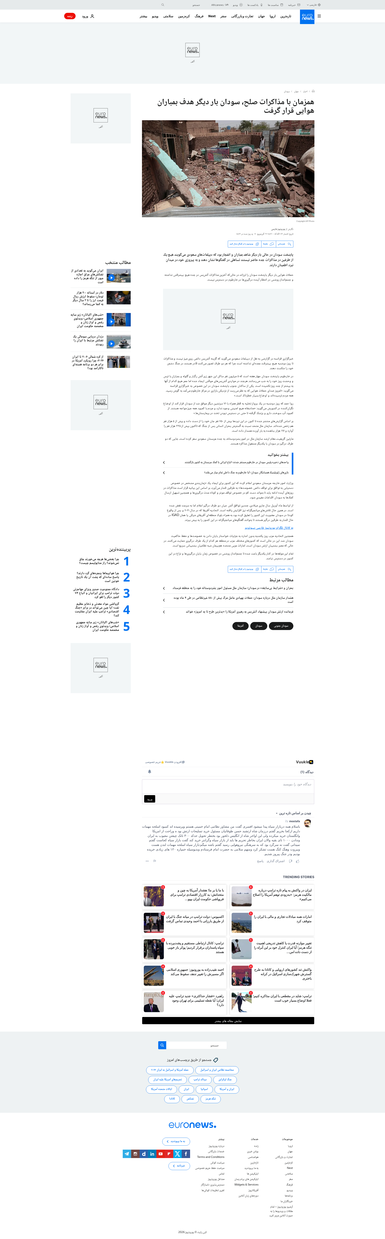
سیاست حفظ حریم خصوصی (209, 1168)
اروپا (273, 16)
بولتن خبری (252, 1151)
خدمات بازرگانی (216, 1151)
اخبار (305, 91)
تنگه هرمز (211, 1099)
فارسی (313, 4)
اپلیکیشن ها (252, 1173)
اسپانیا (204, 1089)
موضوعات (287, 1140)
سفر (223, 16)
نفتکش (190, 1099)
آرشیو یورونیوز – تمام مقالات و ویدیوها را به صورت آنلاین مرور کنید (281, 1211)
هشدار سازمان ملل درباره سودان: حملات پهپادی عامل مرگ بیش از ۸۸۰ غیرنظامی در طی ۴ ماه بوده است (233, 600)
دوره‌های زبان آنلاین (248, 1196)
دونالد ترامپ (200, 1079)
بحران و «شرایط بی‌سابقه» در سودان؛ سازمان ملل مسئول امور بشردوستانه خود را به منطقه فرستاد (233, 588)
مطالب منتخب (118, 263)
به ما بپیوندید (251, 1168)
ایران (186, 1089)
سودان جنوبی (281, 625)
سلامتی (168, 16)
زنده (69, 16)
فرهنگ (199, 16)
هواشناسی (253, 1157)
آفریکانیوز (253, 1190)
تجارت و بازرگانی (242, 16)
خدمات (254, 1140)
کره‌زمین (184, 16)
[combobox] (183, 5)
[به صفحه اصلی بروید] (307, 17)
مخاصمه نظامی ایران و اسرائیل (217, 1070)
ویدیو (155, 16)
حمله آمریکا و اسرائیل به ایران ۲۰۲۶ (170, 1070)
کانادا (172, 1099)
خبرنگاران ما (287, 1201)
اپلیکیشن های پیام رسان (246, 1179)
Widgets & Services (246, 1184)
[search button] (163, 5)
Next (212, 16)
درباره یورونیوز (216, 1146)
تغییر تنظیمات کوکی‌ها (213, 1190)
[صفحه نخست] (313, 91)
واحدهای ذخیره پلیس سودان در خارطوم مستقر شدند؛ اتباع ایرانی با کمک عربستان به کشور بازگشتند (237, 462)
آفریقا (240, 625)
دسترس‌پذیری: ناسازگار (212, 1184)
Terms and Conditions (210, 1157)
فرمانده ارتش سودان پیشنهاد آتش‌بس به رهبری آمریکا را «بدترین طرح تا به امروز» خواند (239, 612)
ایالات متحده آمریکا (161, 1089)
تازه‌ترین (285, 16)
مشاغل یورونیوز (216, 1179)
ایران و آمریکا (227, 1089)
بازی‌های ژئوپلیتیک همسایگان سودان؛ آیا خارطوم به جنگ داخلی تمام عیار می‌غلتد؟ (246, 473)
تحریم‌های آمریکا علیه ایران (167, 1079)
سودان (287, 91)
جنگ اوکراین (225, 1079)
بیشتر (221, 1140)
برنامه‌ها (289, 1196)
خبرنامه (181, 1165)
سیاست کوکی (217, 1162)
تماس (221, 1173)
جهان (261, 16)
